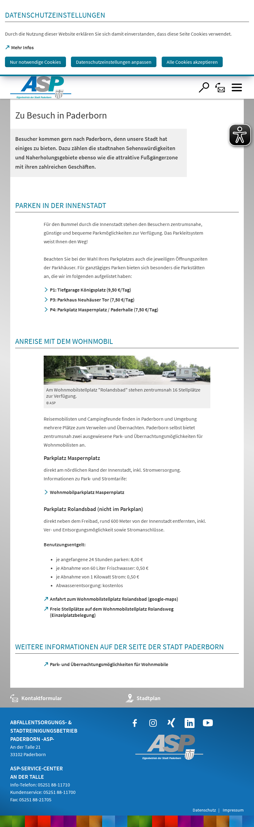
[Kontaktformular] (220, 87)
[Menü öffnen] (237, 87)
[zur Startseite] (102, 87)
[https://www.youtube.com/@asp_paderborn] (208, 723)
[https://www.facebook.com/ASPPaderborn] (135, 723)
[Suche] (204, 87)
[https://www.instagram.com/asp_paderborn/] (153, 723)
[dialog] (127, 38)
